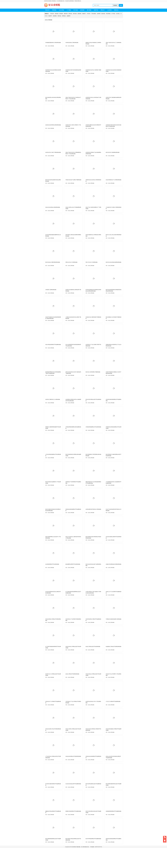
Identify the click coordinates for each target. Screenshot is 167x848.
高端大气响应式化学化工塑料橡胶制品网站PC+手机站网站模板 (73, 153)
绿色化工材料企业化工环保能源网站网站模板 (73, 208)
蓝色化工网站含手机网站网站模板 (72, 673)
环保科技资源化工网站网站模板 (71, 42)
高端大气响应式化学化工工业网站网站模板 (113, 43)
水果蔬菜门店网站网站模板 (50, 289)
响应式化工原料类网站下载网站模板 (93, 371)
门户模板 (69, 10)
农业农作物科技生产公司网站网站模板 (113, 179)
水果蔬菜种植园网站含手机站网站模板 (93, 426)
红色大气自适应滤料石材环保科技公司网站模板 (113, 510)
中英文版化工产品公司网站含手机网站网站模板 (73, 702)
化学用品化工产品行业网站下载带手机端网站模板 (93, 345)
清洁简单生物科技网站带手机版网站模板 (53, 784)
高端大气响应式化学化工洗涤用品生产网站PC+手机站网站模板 (73, 98)
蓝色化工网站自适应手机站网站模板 (93, 646)
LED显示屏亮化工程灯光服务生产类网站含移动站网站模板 (93, 592)
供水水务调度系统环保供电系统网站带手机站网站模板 (73, 345)
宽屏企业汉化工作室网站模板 (71, 262)
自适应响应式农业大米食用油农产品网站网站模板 (93, 98)
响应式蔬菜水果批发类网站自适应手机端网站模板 (73, 839)
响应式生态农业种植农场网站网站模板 (113, 262)
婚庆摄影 (82, 10)
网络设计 (103, 10)
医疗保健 (76, 10)
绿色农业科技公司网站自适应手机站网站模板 (73, 647)
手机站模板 (93, 13)
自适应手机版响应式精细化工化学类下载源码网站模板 (113, 372)
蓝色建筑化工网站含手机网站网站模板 (113, 646)
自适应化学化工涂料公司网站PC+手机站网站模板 (73, 125)
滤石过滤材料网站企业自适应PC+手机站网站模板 (53, 537)
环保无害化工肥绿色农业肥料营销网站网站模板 (73, 235)
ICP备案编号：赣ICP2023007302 (96, 846)
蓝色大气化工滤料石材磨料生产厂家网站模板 (93, 208)
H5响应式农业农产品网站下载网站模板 (73, 179)
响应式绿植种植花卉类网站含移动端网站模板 (73, 455)
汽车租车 (88, 13)
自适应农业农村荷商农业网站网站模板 (53, 124)
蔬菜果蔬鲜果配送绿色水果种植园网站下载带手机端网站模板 (53, 372)
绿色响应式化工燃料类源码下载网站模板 (93, 318)
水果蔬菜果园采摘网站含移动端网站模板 (73, 427)
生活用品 (118, 13)
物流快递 (103, 13)
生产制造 (113, 13)
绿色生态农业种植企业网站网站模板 (52, 207)
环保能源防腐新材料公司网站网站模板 (53, 42)
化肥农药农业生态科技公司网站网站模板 (93, 180)
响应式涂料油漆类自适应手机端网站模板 (93, 784)
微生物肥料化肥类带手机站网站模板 (72, 564)
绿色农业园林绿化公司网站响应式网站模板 (93, 235)
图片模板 (89, 10)
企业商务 (109, 10)
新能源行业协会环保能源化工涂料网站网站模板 (93, 43)
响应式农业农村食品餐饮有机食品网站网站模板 (53, 180)
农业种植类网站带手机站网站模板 (52, 564)
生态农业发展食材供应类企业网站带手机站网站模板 (53, 592)
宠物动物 (56, 13)
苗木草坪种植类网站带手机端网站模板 (93, 838)
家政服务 (61, 13)
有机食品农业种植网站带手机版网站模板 (93, 757)
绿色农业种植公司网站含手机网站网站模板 (53, 620)
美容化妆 (59, 15)
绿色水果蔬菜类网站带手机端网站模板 (53, 344)
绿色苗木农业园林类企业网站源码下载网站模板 (73, 290)
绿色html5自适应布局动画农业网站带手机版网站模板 (113, 757)
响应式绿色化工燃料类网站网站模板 (52, 262)
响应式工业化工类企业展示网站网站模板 (113, 235)
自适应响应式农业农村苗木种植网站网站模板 (113, 70)
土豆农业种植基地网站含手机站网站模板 (53, 455)
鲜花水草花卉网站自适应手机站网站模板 (93, 400)
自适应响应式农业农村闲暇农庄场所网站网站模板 (53, 70)
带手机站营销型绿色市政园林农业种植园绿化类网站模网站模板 (93, 290)
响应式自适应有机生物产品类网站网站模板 (93, 565)
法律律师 (98, 13)
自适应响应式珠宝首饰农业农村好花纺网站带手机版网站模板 (113, 125)
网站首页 (47, 10)
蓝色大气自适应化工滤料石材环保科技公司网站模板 (73, 537)
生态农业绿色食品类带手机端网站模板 (73, 783)
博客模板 (54, 10)
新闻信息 (70, 13)
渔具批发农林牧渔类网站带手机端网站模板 (113, 839)
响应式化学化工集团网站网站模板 (112, 152)
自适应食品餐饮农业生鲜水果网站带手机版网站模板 (93, 125)
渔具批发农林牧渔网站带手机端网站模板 (73, 510)
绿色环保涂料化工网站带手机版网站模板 (93, 620)
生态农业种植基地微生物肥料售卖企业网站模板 (53, 235)
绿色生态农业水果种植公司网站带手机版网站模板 (93, 729)
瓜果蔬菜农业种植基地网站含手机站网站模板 (113, 427)
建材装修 (66, 13)
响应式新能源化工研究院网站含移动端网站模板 (93, 455)
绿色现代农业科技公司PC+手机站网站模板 (93, 702)
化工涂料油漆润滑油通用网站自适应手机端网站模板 (73, 592)
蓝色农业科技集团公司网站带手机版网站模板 (113, 729)
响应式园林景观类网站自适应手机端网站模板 (53, 839)
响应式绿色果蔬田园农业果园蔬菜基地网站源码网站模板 (113, 290)
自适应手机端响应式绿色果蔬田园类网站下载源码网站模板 (53, 318)
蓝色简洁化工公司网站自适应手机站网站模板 (53, 674)
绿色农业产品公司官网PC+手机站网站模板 (113, 674)
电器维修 (55, 15)
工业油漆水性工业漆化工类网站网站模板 (113, 208)
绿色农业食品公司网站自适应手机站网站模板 (93, 674)
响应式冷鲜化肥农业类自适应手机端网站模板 (93, 812)
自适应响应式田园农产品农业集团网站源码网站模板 (93, 153)
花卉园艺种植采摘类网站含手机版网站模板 (113, 400)
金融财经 (68, 15)
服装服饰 (79, 13)
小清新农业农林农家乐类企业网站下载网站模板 (73, 318)
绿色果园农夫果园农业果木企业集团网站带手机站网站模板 (73, 400)
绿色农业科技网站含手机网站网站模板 (73, 756)
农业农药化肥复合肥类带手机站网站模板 (113, 537)
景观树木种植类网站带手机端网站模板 (73, 811)
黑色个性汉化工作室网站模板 (91, 262)
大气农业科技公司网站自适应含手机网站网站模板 (53, 757)
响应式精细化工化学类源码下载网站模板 (113, 318)
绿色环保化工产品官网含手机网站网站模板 (73, 620)
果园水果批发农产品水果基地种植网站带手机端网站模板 (93, 482)
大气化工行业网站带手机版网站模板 (113, 701)
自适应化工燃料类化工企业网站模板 (52, 399)
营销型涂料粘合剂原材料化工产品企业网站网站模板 (113, 345)
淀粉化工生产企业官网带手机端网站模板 (113, 592)
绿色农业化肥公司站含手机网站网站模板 (53, 729)
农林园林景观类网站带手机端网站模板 (113, 811)
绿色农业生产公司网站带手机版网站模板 (53, 702)
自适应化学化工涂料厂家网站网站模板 (53, 152)
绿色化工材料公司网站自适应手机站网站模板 (73, 729)
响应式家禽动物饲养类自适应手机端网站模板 (113, 784)
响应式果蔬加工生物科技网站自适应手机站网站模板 (113, 455)
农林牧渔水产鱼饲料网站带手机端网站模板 (73, 482)
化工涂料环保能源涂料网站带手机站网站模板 (53, 647)
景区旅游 (75, 13)
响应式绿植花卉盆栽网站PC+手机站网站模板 (53, 482)
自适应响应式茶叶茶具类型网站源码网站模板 (73, 70)
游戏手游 (96, 10)
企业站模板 (61, 10)
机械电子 (84, 13)
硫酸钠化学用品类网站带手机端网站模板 (53, 812)
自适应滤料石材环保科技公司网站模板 (93, 509)
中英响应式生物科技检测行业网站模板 (113, 619)
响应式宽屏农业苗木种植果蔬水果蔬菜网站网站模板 (93, 537)
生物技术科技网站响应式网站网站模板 (113, 564)
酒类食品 (64, 15)
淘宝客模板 (108, 13)
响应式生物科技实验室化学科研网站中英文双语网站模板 (53, 510)
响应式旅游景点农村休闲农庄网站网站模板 (53, 98)
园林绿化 (116, 10)
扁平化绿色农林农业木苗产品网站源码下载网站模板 (73, 372)
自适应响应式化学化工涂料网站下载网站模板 (93, 70)
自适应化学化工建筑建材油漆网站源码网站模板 (113, 98)
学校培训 (52, 13)
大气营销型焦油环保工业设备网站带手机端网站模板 (113, 482)
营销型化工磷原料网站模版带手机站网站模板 (53, 427)
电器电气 (50, 15)
